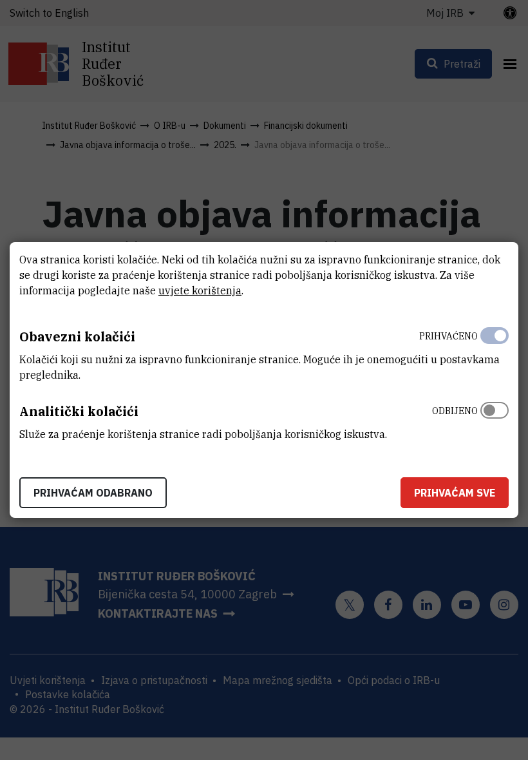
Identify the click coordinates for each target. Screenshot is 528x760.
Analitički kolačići (78, 411)
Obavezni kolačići (77, 336)
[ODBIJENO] (494, 419)
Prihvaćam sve (454, 492)
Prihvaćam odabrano (93, 492)
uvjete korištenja (199, 290)
